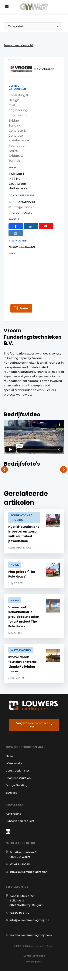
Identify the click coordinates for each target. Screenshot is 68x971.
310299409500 (24, 202)
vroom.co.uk (22, 212)
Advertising (14, 813)
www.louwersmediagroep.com (30, 935)
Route (23, 308)
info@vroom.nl (24, 207)
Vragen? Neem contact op (32, 724)
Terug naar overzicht (18, 45)
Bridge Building (17, 785)
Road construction (18, 778)
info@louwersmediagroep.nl (28, 872)
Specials (11, 792)
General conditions (34, 955)
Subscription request (20, 821)
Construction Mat (17, 770)
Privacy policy (34, 961)
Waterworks (14, 763)
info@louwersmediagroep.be (29, 920)
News (9, 756)
